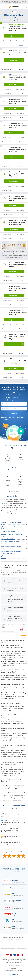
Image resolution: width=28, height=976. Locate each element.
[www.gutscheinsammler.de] (7, 955)
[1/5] (4, 855)
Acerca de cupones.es (11, 945)
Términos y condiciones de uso (8, 948)
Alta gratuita (14, 413)
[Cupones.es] (14, 6)
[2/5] (9, 855)
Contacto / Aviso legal (22, 948)
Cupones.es (12, 937)
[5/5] (23, 855)
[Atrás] (11, 876)
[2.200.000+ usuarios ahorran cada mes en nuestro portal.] (14, 245)
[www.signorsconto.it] (22, 955)
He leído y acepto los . (13, 418)
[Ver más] (24, 245)
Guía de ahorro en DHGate (8, 531)
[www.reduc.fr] (11, 955)
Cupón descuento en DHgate (14, 939)
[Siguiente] (17, 876)
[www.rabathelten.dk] (18, 955)
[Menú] (2, 6)
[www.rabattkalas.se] (14, 955)
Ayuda (19, 945)
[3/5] (14, 855)
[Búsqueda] (26, 6)
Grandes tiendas (19, 937)
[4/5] (18, 855)
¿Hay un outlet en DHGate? (8, 539)
